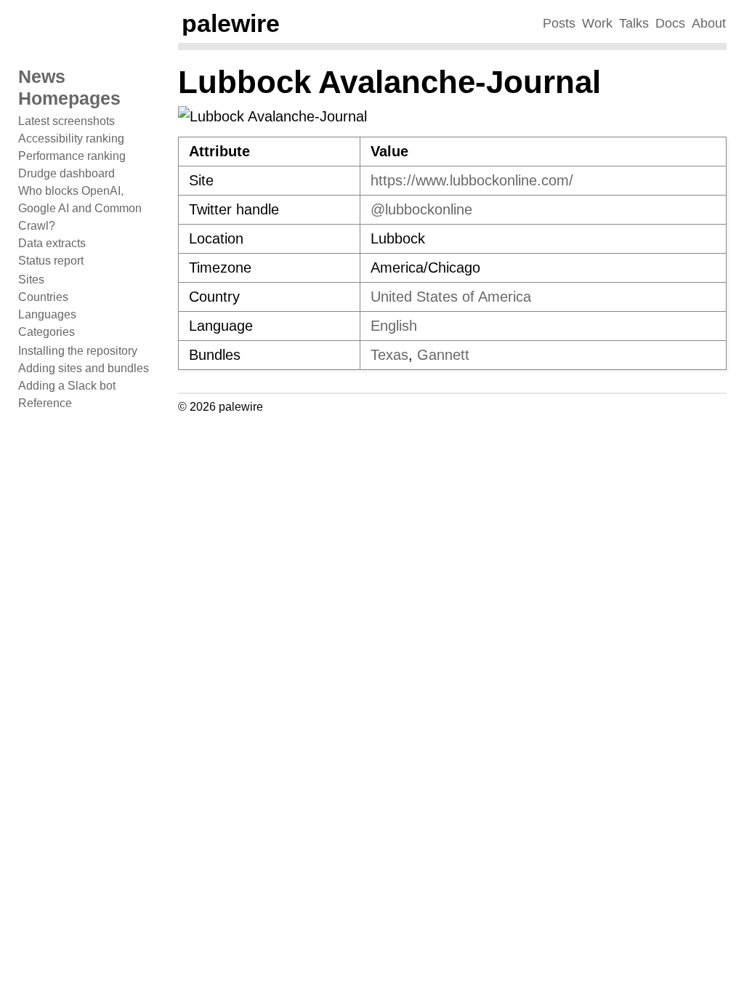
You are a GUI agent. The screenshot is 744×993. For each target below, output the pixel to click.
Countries (43, 297)
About (709, 23)
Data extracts (52, 243)
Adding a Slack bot (67, 385)
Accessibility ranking (71, 138)
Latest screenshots (66, 121)
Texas (389, 355)
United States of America (451, 297)
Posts (559, 23)
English (394, 326)
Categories (46, 332)
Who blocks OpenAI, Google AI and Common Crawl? (80, 208)
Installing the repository (77, 351)
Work (597, 23)
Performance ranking (72, 156)
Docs (670, 23)
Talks (634, 23)
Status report (51, 260)
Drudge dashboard (66, 173)
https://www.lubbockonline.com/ (472, 180)
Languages (47, 314)
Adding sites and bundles (83, 368)
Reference (45, 403)
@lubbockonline (421, 209)
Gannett (443, 355)
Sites (31, 279)
